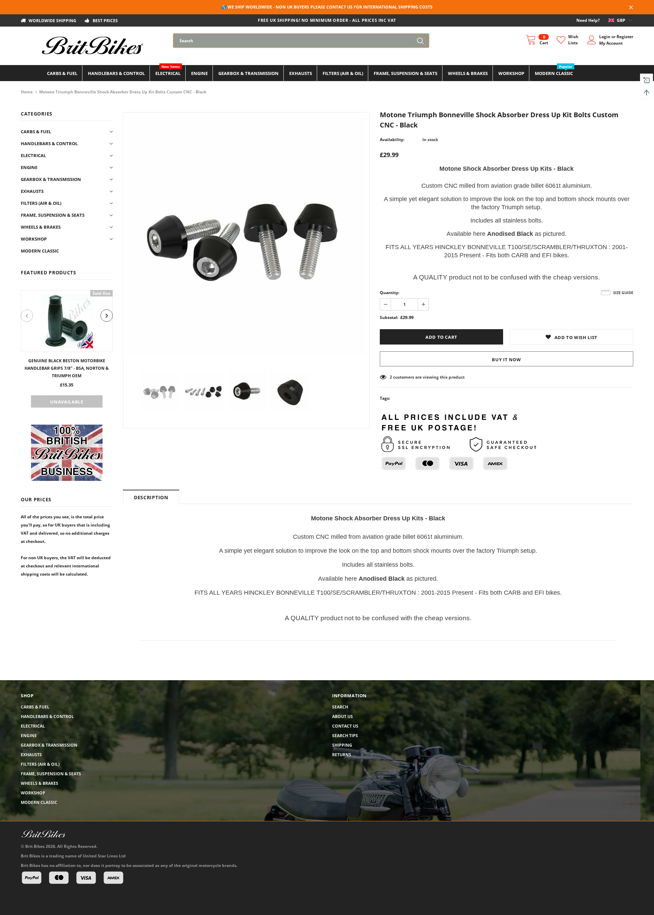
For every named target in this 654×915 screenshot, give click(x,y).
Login (605, 37)
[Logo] (92, 45)
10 (392, 377)
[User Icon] (591, 39)
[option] (67, 349)
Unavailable (66, 402)
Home (27, 92)
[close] (630, 7)
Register (625, 37)
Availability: (392, 139)
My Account (611, 43)
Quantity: (389, 292)
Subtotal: (389, 317)
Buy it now (506, 359)
